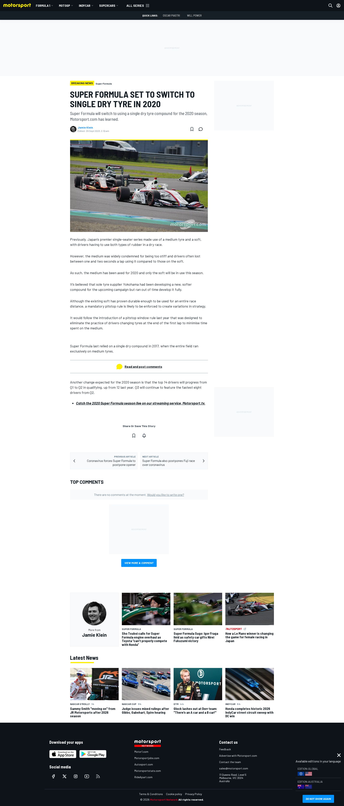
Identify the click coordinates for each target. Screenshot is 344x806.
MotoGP (64, 5)
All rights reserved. (191, 799)
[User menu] (338, 6)
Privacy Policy (193, 794)
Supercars (107, 5)
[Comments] (202, 129)
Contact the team (230, 762)
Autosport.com (143, 764)
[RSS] (98, 776)
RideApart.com (143, 777)
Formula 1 (43, 5)
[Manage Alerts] (144, 436)
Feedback (225, 749)
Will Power (194, 15)
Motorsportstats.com (147, 770)
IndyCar (84, 5)
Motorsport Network (164, 799)
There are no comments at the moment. (139, 494)
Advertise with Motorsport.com (238, 755)
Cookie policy (174, 794)
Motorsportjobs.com (146, 758)
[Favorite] (192, 129)
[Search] (330, 6)
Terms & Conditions (151, 794)
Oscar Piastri (171, 15)
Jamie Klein (85, 127)
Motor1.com (141, 751)
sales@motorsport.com (233, 768)
